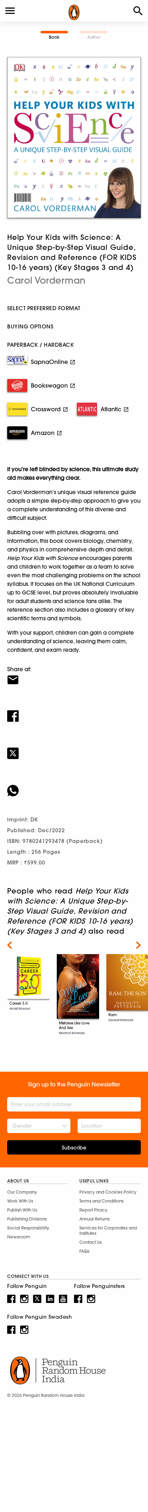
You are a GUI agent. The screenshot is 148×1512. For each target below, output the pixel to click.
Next (138, 945)
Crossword (46, 409)
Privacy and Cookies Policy (108, 1192)
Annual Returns (94, 1219)
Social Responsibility (28, 1228)
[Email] (74, 675)
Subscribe (74, 1147)
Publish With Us (22, 1210)
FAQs (84, 1251)
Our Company (22, 1192)
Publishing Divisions (27, 1219)
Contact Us (90, 1242)
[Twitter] (74, 748)
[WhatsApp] (74, 786)
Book (54, 37)
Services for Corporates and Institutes (108, 1230)
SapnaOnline (49, 361)
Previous (9, 945)
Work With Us (20, 1201)
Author (94, 37)
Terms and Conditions (101, 1201)
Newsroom (18, 1237)
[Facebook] (74, 711)
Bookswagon (49, 385)
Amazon (43, 432)
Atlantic (111, 409)
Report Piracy (93, 1210)
